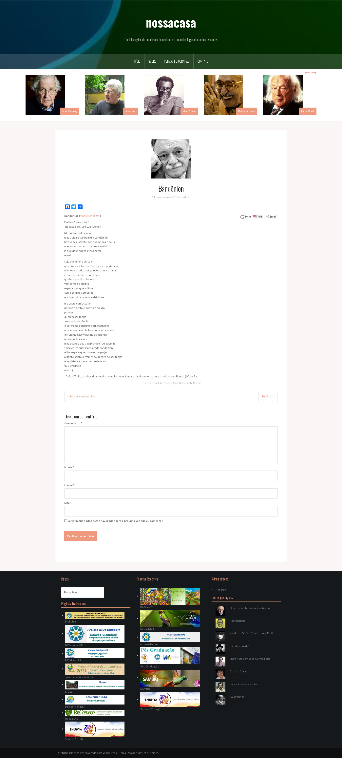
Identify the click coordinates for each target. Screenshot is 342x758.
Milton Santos (189, 111)
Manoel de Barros (246, 111)
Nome (69, 467)
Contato (203, 61)
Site (67, 502)
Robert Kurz (130, 111)
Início (137, 61)
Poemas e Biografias (176, 61)
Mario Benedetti (90, 215)
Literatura (164, 383)
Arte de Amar (238, 671)
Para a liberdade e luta (243, 684)
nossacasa (171, 22)
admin (186, 197)
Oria (129, 752)
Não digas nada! (239, 646)
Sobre (152, 61)
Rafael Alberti (307, 111)
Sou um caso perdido (82, 396)
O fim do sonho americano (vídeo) (250, 608)
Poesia (197, 383)
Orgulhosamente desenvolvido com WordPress (87, 752)
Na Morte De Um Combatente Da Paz (253, 633)
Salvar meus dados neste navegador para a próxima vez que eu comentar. (115, 520)
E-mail (69, 485)
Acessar (221, 589)
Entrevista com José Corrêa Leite (250, 658)
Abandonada (237, 620)
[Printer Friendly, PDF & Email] (258, 216)
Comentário (73, 423)
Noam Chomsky (69, 111)
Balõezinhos (237, 696)
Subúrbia (267, 396)
